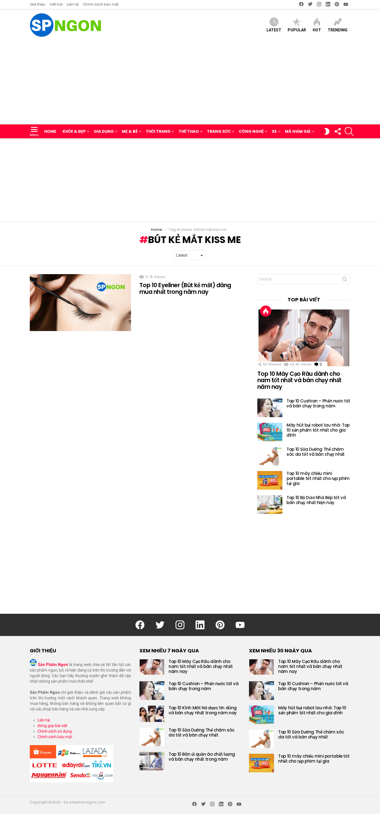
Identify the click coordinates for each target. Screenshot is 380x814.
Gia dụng (104, 131)
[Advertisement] (190, 83)
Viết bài (56, 4)
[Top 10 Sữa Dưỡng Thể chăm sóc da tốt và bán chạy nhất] (269, 456)
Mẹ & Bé (130, 131)
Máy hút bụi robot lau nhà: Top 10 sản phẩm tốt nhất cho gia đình (318, 430)
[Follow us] (337, 131)
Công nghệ (251, 131)
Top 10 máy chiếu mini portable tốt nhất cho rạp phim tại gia (318, 478)
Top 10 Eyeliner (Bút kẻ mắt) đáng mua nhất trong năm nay (185, 288)
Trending (337, 30)
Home (50, 131)
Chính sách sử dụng (55, 731)
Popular (297, 30)
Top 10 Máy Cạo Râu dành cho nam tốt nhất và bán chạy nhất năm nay (299, 380)
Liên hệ (73, 4)
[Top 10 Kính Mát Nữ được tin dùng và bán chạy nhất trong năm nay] (151, 713)
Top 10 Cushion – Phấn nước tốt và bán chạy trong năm (318, 403)
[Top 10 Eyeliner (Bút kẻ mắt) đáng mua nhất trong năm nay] (80, 302)
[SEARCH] (349, 131)
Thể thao (189, 131)
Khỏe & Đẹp (74, 131)
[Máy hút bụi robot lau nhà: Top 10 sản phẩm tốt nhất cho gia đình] (269, 432)
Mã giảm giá (298, 131)
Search (344, 280)
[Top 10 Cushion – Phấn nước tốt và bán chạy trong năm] (269, 408)
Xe (274, 131)
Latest (274, 30)
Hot (317, 30)
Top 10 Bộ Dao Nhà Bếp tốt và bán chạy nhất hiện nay (316, 500)
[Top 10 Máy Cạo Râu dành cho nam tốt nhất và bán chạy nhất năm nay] (303, 337)
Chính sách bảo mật (101, 4)
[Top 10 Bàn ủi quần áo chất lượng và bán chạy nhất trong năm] (151, 761)
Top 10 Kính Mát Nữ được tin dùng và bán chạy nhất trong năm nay (203, 710)
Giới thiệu (37, 4)
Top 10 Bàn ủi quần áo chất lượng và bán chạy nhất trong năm (202, 756)
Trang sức (219, 131)
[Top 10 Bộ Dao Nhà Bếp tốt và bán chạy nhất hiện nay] (269, 504)
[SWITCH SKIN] (327, 131)
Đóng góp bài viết (52, 725)
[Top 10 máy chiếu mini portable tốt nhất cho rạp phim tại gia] (269, 480)
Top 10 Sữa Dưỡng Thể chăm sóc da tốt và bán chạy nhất (316, 451)
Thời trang (158, 131)
